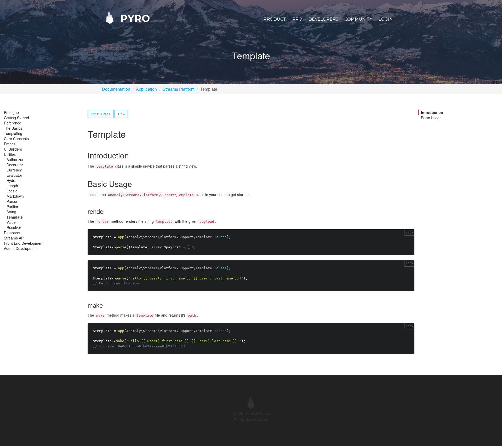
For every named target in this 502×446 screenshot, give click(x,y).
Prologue (11, 112)
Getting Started (16, 117)
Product (275, 19)
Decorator (15, 164)
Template (15, 217)
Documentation (116, 89)
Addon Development (21, 248)
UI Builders (13, 149)
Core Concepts (16, 138)
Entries (9, 143)
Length (12, 185)
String (11, 211)
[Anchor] (132, 155)
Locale (12, 190)
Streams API (14, 238)
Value (11, 222)
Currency (14, 170)
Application (146, 89)
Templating (13, 133)
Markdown (15, 196)
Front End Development (23, 243)
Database (12, 232)
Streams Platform (179, 89)
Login (386, 19)
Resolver (14, 227)
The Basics (13, 128)
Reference (12, 122)
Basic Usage (431, 117)
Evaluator (14, 175)
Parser (12, 201)
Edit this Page (100, 114)
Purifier (12, 206)
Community (358, 19)
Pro (297, 19)
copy (409, 232)
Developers (323, 19)
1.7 (120, 114)
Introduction (432, 112)
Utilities (10, 154)
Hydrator (14, 180)
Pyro (133, 18)
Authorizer (15, 159)
